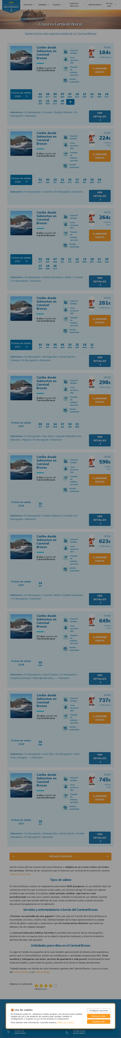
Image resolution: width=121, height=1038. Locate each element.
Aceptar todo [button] (98, 1021)
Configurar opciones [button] (98, 1010)
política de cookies (65, 1022)
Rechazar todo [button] (99, 1016)
